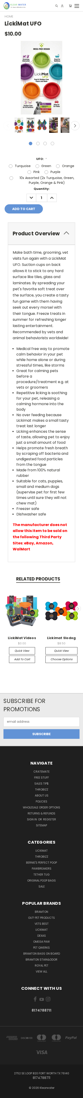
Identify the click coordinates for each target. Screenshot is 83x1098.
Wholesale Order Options (41, 807)
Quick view (22, 651)
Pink (36, 172)
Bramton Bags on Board (41, 954)
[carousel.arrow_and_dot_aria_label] (38, 143)
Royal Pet (41, 965)
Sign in (32, 819)
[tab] (41, 233)
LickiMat (42, 851)
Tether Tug (41, 874)
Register (49, 819)
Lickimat (42, 930)
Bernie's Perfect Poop (41, 863)
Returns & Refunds (41, 813)
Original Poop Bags (41, 880)
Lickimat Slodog (61, 638)
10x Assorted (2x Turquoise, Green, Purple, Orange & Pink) (47, 180)
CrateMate (41, 772)
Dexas (41, 936)
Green (46, 166)
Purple (55, 172)
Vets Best (42, 924)
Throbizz (41, 789)
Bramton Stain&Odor (41, 959)
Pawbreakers (41, 868)
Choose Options (61, 659)
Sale (42, 886)
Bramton (41, 912)
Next (75, 125)
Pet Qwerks (41, 948)
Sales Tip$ (41, 783)
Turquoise (23, 166)
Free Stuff (41, 777)
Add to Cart (22, 659)
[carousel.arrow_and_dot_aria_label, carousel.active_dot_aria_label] (30, 143)
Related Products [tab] (38, 579)
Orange (68, 166)
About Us (41, 795)
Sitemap (41, 825)
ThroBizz (41, 857)
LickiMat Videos (22, 638)
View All (41, 971)
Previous (8, 125)
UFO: (41, 159)
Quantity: (42, 189)
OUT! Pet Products (41, 918)
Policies (41, 801)
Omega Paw (41, 942)
